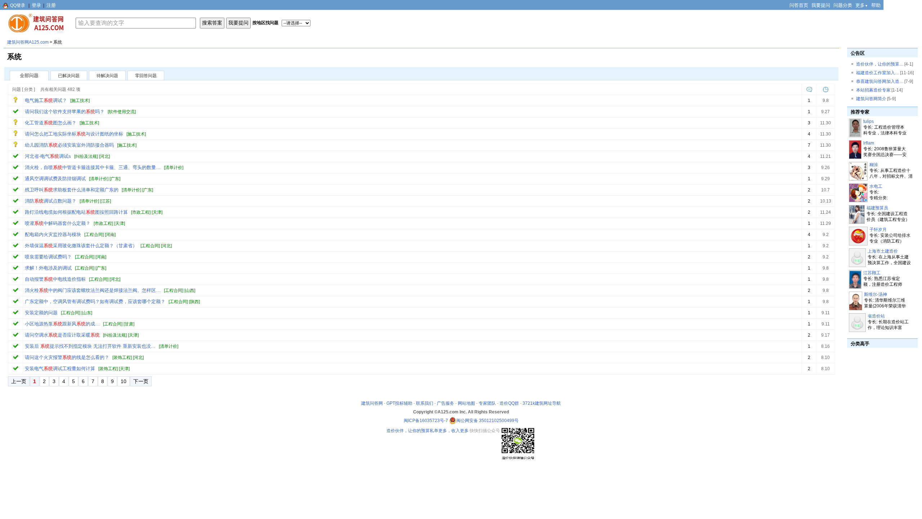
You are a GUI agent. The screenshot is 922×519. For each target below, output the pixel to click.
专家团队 (487, 403)
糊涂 (873, 164)
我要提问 (820, 5)
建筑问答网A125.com (28, 42)
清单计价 (173, 167)
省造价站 (876, 316)
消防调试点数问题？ (50, 201)
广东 (115, 178)
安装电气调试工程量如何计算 (60, 368)
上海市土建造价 (883, 251)
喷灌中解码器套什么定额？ (57, 223)
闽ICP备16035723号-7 (426, 420)
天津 (157, 212)
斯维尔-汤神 (875, 294)
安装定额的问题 (41, 312)
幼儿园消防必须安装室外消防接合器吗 (69, 145)
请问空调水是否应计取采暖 (62, 335)
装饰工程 (122, 357)
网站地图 (466, 403)
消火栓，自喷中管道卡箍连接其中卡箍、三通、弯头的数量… (93, 167)
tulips (868, 121)
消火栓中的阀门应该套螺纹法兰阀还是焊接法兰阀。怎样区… (93, 290)
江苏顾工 (872, 272)
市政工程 (140, 212)
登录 (36, 5)
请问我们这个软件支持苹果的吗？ (64, 111)
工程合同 (94, 234)
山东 (86, 312)
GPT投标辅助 (399, 403)
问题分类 (842, 5)
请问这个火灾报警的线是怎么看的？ (67, 357)
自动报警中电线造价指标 (55, 279)
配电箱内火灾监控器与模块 (53, 234)
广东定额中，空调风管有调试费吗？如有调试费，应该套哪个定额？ (95, 301)
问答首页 (798, 5)
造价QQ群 (509, 403)
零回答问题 (146, 75)
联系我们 (424, 403)
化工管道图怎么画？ (50, 122)
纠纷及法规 (86, 156)
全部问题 (29, 75)
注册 (51, 5)
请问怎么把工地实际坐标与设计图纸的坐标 (74, 134)
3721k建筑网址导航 (542, 403)
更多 (861, 5)
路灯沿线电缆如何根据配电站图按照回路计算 (76, 212)
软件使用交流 (122, 111)
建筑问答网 (372, 403)
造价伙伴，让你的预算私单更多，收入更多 (427, 430)
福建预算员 (877, 207)
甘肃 (129, 324)
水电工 (875, 186)
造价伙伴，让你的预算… (880, 64)
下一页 (140, 381)
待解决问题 (107, 75)
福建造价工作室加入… (877, 72)
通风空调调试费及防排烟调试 (55, 178)
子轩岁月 (878, 229)
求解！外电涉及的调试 (48, 268)
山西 (189, 290)
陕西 (194, 301)
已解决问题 (69, 75)
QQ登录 (17, 5)
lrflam (868, 143)
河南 (110, 234)
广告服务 (445, 403)
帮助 (876, 5)
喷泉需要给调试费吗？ (48, 257)
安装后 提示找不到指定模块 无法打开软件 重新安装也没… (90, 346)
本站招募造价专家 (873, 90)
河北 (104, 156)
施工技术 (80, 100)
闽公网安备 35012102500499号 (487, 420)
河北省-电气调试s (48, 156)
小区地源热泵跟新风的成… (62, 324)
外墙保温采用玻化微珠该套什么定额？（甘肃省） (81, 245)
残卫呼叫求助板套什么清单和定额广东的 (71, 189)
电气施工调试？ (46, 100)
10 (123, 381)
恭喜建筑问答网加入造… (880, 81)
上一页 (18, 381)
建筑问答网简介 (871, 98)
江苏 (105, 201)
